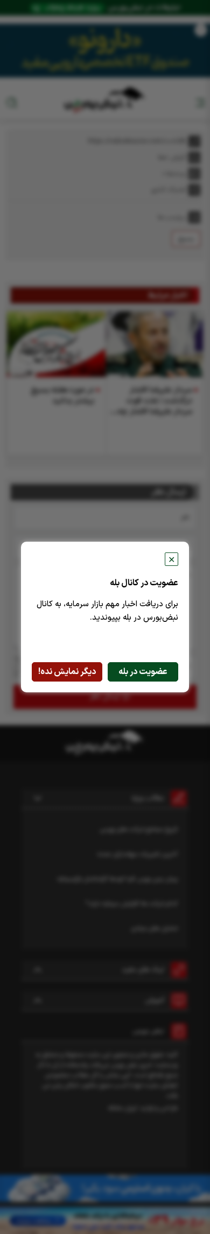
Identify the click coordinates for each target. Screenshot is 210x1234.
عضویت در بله (142, 671)
